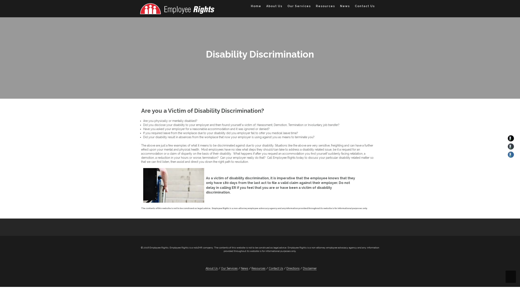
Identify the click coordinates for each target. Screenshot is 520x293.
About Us (274, 6)
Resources (325, 6)
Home (256, 6)
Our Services (299, 6)
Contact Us (365, 6)
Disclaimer (310, 268)
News (345, 6)
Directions (293, 268)
